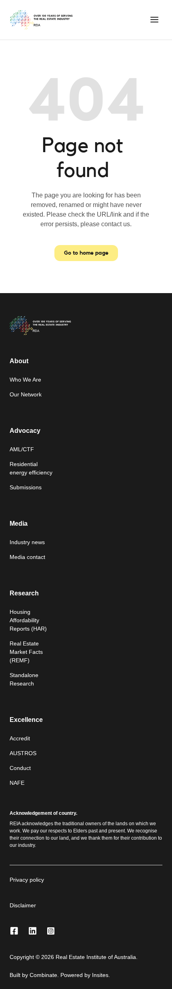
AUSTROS (23, 753)
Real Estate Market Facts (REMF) (26, 651)
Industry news (27, 542)
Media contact (27, 557)
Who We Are (25, 379)
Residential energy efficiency (31, 468)
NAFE (17, 783)
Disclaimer (23, 905)
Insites (100, 975)
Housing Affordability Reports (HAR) (28, 620)
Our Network (26, 394)
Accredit (20, 738)
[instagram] (50, 931)
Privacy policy (27, 879)
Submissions (26, 487)
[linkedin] (32, 931)
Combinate (43, 975)
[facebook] (14, 931)
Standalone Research (24, 679)
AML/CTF (22, 449)
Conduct (20, 768)
